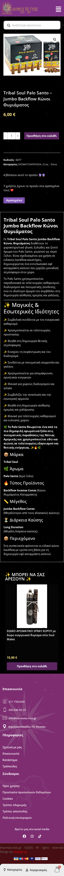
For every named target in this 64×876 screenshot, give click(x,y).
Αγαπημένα (14, 200)
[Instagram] (32, 836)
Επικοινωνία (11, 753)
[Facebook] (24, 836)
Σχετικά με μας (12, 747)
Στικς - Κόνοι (50, 164)
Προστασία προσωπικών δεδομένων (27, 792)
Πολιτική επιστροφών (17, 817)
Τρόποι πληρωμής (15, 805)
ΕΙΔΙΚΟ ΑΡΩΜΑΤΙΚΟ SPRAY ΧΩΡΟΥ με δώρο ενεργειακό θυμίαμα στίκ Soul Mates (31, 635)
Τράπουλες (10, 766)
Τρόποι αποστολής (15, 811)
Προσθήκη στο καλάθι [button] (32, 666)
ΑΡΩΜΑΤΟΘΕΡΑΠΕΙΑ (29, 164)
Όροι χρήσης (11, 786)
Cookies (8, 798)
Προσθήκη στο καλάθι (41, 136)
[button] (55, 39)
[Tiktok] (39, 836)
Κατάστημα (10, 760)
